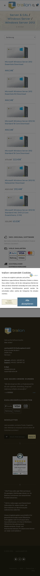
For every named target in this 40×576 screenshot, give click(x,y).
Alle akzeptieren (27, 302)
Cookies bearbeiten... (9, 302)
